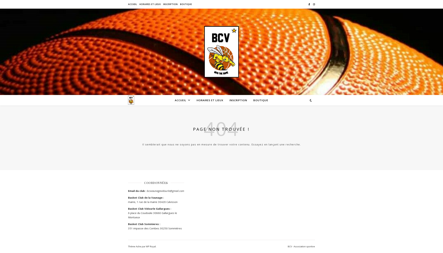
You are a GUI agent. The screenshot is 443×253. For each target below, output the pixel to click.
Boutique (186, 4)
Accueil (132, 4)
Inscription (170, 4)
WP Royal (151, 246)
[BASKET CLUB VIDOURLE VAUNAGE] (221, 52)
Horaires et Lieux (150, 4)
